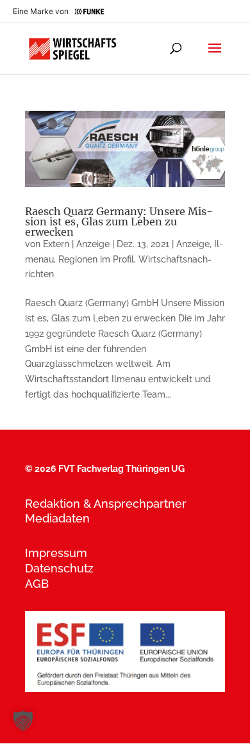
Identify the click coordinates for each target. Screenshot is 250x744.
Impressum (56, 553)
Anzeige (193, 244)
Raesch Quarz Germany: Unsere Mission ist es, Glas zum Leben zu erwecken (119, 221)
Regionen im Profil (96, 259)
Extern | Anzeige (76, 244)
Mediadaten (57, 518)
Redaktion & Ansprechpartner (106, 503)
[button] (23, 721)
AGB (37, 583)
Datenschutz (59, 568)
